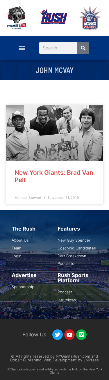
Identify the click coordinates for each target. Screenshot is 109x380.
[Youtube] (69, 334)
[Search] (83, 48)
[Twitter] (57, 334)
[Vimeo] (81, 334)
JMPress (91, 360)
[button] (22, 47)
